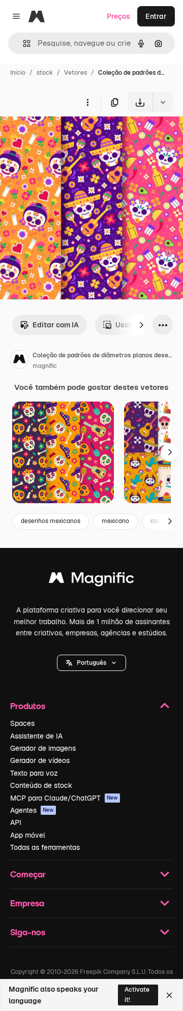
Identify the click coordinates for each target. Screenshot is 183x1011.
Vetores (75, 73)
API (15, 822)
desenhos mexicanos (50, 521)
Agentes (32, 810)
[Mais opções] (87, 102)
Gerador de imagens (43, 748)
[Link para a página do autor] (19, 361)
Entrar (156, 16)
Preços (118, 16)
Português (91, 663)
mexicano (115, 521)
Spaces (22, 723)
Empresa (27, 903)
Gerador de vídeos (40, 760)
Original (65, 136)
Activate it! (137, 994)
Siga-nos (27, 932)
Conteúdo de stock (41, 785)
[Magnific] (91, 580)
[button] (91, 663)
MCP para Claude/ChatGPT (64, 798)
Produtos (27, 705)
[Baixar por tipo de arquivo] (162, 102)
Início (17, 73)
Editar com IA (56, 324)
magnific (45, 366)
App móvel (27, 835)
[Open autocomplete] (23, 43)
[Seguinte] (141, 325)
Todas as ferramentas (45, 847)
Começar (28, 874)
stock (45, 73)
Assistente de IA (36, 736)
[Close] (169, 995)
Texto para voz (34, 773)
